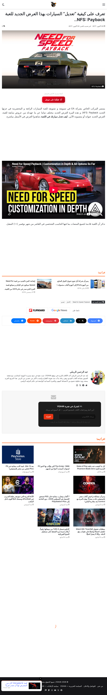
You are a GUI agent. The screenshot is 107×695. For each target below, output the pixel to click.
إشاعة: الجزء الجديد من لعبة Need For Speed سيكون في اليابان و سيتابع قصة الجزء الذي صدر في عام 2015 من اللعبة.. (19, 285)
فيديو (62, 302)
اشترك (48, 417)
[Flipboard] (36, 310)
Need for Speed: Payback (81, 302)
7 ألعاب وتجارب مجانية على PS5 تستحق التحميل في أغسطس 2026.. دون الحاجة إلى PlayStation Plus (54, 499)
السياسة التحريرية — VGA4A (71, 686)
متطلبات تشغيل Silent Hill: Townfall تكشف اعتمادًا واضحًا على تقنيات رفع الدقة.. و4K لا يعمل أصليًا (90, 531)
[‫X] (80, 385)
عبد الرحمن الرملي (79, 371)
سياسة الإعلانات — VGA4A (48, 686)
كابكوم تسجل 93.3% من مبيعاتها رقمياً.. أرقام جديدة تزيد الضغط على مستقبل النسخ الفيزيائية (54, 531)
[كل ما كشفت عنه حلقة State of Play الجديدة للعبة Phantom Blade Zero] (89, 455)
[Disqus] (53, 578)
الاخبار (68, 302)
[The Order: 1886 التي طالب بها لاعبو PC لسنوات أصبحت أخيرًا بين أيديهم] (53, 455)
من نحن (100, 686)
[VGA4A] (53, 4)
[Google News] (59, 310)
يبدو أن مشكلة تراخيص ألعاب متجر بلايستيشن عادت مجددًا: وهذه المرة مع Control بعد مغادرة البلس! (91, 499)
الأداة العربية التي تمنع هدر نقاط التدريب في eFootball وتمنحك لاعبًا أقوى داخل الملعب (19, 499)
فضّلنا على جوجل (52, 100)
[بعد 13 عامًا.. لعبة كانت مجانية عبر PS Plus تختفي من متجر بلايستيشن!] (18, 455)
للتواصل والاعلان (90, 686)
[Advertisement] (53, 140)
